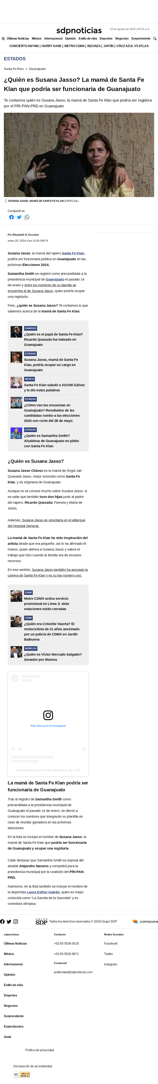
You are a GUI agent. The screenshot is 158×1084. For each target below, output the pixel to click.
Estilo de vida (88, 38)
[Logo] (79, 31)
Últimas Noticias (18, 38)
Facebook (110, 943)
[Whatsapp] (27, 217)
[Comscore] (145, 921)
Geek (7, 1036)
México (37, 38)
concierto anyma (24, 46)
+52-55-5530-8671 (66, 954)
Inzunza (94, 46)
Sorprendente (140, 38)
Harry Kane (52, 46)
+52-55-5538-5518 (66, 943)
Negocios (122, 38)
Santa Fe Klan (14, 68)
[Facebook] (11, 217)
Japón (108, 46)
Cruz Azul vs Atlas (132, 46)
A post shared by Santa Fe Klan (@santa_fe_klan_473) (48, 770)
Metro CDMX (74, 46)
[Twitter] (19, 217)
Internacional (53, 38)
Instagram (110, 964)
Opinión (70, 38)
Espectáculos (14, 1026)
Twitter (108, 954)
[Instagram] (15, 921)
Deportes (106, 38)
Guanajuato (37, 68)
